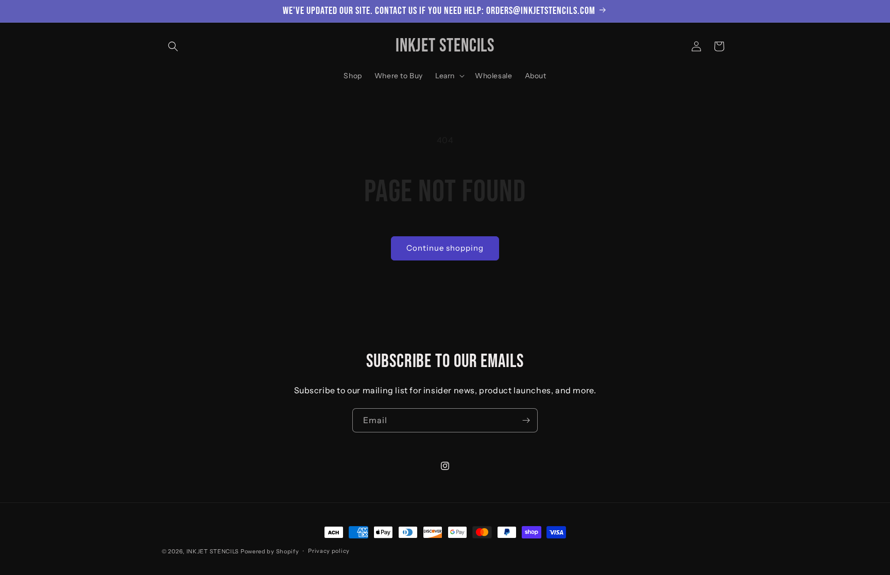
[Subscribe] (526, 420)
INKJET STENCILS (212, 551)
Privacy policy (329, 550)
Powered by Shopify (270, 551)
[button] (173, 46)
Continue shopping (445, 248)
